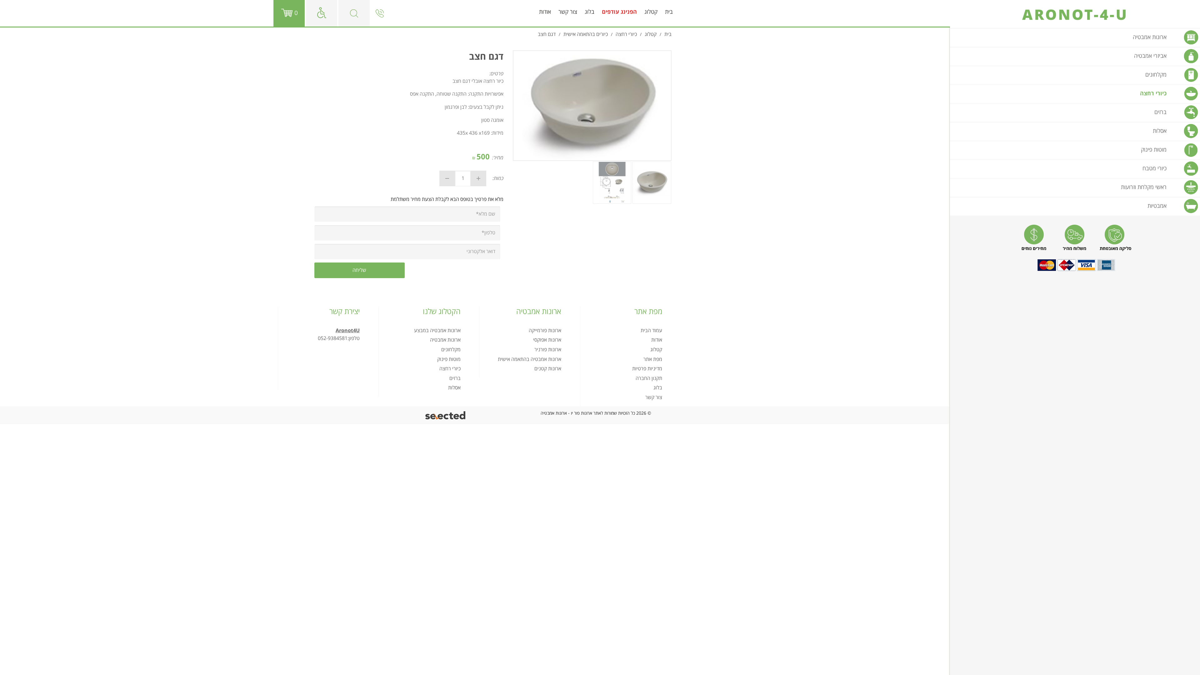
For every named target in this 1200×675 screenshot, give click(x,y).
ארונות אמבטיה (445, 340)
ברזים (455, 378)
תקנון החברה (649, 378)
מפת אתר (652, 359)
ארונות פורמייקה (545, 331)
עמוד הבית (651, 331)
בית (669, 12)
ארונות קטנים (547, 369)
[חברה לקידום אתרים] (446, 415)
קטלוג (651, 12)
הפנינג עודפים (619, 12)
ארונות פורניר (547, 350)
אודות (545, 12)
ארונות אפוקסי (547, 340)
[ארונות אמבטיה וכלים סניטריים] (1075, 15)
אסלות (454, 388)
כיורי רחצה (450, 369)
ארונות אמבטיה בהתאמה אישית (529, 359)
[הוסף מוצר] (478, 178)
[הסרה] (447, 178)
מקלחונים (451, 350)
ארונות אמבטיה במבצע (437, 331)
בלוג (589, 12)
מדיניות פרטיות (647, 369)
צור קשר (567, 12)
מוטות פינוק (449, 359)
